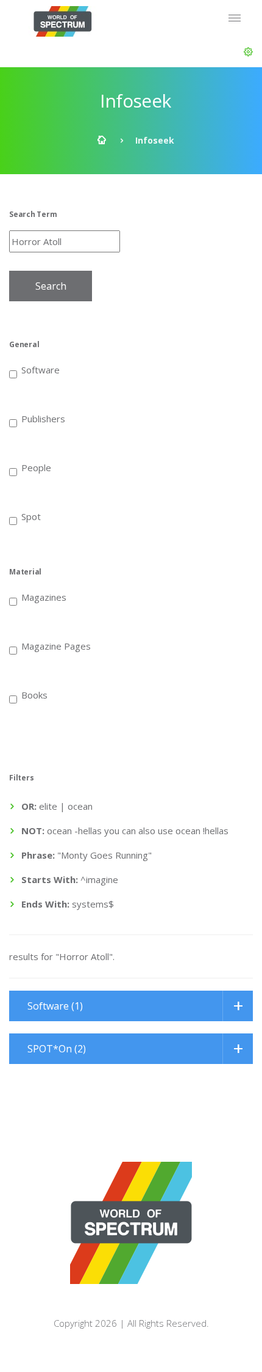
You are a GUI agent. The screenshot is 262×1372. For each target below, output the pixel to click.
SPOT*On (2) (56, 1048)
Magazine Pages (56, 645)
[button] (248, 52)
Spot (31, 515)
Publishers (43, 418)
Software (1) (55, 1006)
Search (50, 286)
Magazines (43, 596)
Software (40, 369)
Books (34, 694)
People (36, 466)
